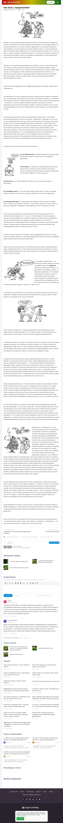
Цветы (36, 708)
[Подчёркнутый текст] (10, 583)
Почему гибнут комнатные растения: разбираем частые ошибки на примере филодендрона (43, 714)
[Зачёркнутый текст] (13, 583)
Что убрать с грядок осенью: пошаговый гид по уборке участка (45, 689)
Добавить (10, 542)
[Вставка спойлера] (38, 583)
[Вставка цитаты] (33, 583)
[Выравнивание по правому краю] (21, 583)
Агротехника (38, 677)
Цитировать (14, 616)
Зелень (45, 791)
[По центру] (18, 583)
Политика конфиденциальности (31, 794)
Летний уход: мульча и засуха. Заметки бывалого (15, 681)
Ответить (6, 616)
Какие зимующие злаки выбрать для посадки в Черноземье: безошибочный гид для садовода (45, 697)
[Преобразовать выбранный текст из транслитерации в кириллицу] (35, 583)
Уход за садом (38, 692)
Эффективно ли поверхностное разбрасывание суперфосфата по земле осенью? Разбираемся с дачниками (17, 724)
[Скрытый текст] (31, 583)
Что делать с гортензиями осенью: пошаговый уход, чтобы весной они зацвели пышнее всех (45, 705)
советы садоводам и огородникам (29, 536)
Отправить (8, 595)
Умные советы (10, 692)
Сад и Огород (13, 2)
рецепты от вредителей (46, 536)
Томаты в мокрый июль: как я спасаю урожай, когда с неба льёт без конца (17, 673)
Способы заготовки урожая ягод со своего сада (45, 681)
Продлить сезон (10, 684)
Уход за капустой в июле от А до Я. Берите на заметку (17, 665)
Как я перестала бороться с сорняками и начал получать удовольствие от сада (17, 697)
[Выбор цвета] (27, 583)
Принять (20, 818)
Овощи (8, 669)
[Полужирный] (5, 583)
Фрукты (38, 791)
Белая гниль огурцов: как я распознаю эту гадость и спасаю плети (44, 665)
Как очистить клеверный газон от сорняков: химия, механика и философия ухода (16, 705)
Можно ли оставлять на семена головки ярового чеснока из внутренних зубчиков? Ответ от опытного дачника (16, 714)
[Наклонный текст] (8, 583)
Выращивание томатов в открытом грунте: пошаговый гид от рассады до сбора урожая (16, 689)
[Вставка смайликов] (24, 583)
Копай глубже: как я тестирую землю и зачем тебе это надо (45, 673)
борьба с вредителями (12, 536)
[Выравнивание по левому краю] (16, 583)
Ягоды (37, 684)
